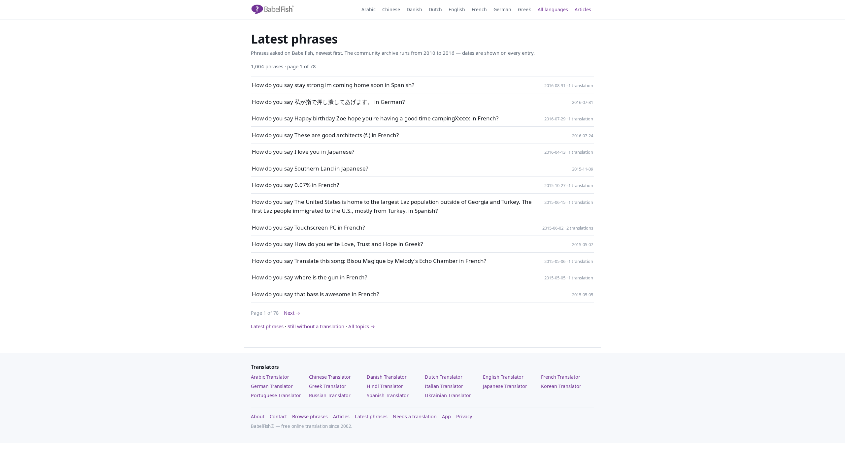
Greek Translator (327, 386)
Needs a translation (415, 416)
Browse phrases (310, 416)
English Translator (503, 377)
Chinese (391, 9)
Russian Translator (330, 395)
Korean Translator (561, 386)
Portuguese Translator (276, 395)
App (446, 416)
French (479, 9)
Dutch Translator (443, 377)
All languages (553, 9)
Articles (583, 9)
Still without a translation (315, 326)
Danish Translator (387, 377)
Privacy (464, 416)
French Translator (560, 377)
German (502, 9)
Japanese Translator (505, 386)
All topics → (361, 326)
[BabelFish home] (272, 9)
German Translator (272, 386)
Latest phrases (267, 326)
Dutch (435, 9)
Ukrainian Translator (448, 395)
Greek (524, 9)
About (257, 416)
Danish (414, 9)
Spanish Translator (388, 395)
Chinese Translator (330, 377)
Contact (278, 416)
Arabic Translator (270, 377)
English (457, 9)
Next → (292, 313)
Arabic (368, 9)
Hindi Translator (385, 386)
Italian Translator (444, 386)
